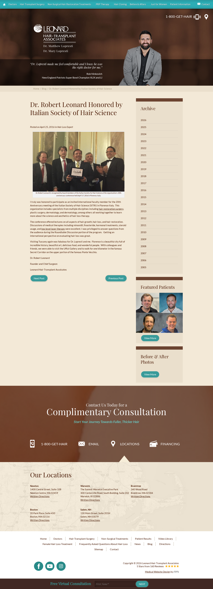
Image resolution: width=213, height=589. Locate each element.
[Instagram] (61, 565)
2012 (143, 218)
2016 (143, 190)
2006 (143, 260)
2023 (143, 141)
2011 (143, 225)
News (138, 543)
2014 (143, 204)
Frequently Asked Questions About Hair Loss (103, 543)
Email (94, 444)
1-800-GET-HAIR (179, 16)
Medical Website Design (157, 571)
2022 (143, 148)
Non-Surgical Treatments (114, 538)
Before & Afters (138, 4)
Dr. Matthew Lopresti (58, 46)
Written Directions (40, 496)
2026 (143, 120)
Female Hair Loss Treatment (57, 543)
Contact (206, 4)
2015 (143, 197)
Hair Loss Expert (65, 127)
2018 (143, 176)
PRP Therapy (102, 4)
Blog (44, 88)
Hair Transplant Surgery (32, 4)
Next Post (39, 278)
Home (36, 88)
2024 (143, 134)
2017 (143, 183)
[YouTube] (49, 565)
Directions (164, 543)
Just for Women (159, 4)
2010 (143, 232)
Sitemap (98, 549)
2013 (143, 211)
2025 (143, 127)
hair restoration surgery (111, 208)
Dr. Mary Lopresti (55, 51)
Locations (129, 444)
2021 (143, 155)
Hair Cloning (120, 4)
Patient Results (143, 538)
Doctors (13, 4)
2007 (143, 253)
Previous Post (116, 278)
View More (150, 338)
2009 (143, 239)
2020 (143, 162)
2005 (143, 267)
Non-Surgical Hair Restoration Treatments (69, 4)
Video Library (165, 538)
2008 (143, 246)
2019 (143, 169)
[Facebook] (38, 565)
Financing (170, 444)
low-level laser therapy (53, 228)
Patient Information (180, 4)
